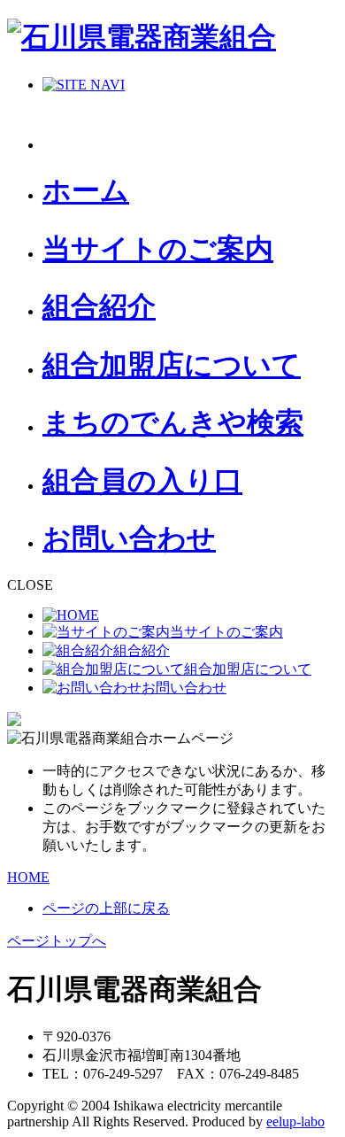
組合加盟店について (171, 365)
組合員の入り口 (142, 481)
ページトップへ (56, 940)
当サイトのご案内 (157, 249)
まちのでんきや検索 (172, 422)
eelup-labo (295, 1121)
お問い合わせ (129, 538)
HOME (28, 877)
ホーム (85, 190)
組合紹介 (99, 306)
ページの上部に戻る (106, 908)
